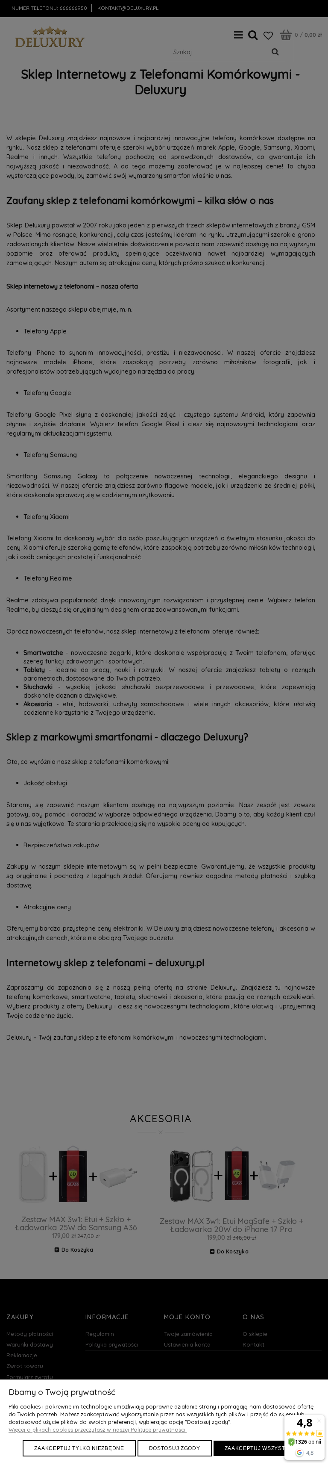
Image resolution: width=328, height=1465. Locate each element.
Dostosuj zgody (174, 1448)
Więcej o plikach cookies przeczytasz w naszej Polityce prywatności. (98, 1429)
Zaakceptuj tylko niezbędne (79, 1448)
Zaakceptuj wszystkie (259, 1448)
